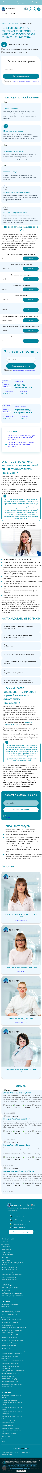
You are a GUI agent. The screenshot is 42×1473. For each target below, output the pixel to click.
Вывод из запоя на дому (9, 1381)
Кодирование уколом (8, 1345)
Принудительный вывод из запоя (12, 1371)
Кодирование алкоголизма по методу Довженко (11, 1331)
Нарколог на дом (7, 1425)
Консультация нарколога (9, 1400)
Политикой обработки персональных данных (9, 1278)
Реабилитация (6, 1249)
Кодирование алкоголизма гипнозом (13, 1328)
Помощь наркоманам (8, 1433)
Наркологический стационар (11, 1431)
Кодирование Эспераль (9, 1337)
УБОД (3, 1441)
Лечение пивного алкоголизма (11, 1354)
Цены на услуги (6, 1252)
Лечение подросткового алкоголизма (9, 1357)
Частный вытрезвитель (9, 1314)
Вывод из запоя (6, 1387)
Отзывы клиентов (7, 1255)
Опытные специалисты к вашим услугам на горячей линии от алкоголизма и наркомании (21, 437)
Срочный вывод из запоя (10, 1373)
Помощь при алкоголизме (10, 1363)
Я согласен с (22, 81)
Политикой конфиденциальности (17, 1466)
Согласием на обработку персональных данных (14, 1465)
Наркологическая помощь (10, 1428)
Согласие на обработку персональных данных (9, 1268)
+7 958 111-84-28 (8, 14)
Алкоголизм (6, 1301)
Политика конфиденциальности (12, 1272)
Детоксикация (6, 1317)
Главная (4, 23)
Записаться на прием (21, 76)
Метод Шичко (6, 1290)
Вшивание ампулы (7, 1376)
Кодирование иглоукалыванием (12, 1340)
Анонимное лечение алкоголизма (12, 1309)
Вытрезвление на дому (9, 1379)
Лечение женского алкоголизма (12, 1361)
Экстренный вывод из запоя (11, 1320)
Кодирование (6, 1348)
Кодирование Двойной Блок (10, 1335)
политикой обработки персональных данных (26, 81)
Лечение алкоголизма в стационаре (13, 1351)
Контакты (4, 1257)
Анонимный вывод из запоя (10, 1312)
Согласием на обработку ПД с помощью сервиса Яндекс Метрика (23, 1467)
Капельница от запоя (8, 1325)
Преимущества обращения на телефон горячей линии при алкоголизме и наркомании (21, 444)
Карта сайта (5, 1260)
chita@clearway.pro (19, 1227)
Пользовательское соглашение (11, 1274)
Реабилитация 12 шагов (9, 1288)
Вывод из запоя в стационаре (11, 1384)
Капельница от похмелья (9, 1322)
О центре (4, 1241)
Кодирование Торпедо (9, 1343)
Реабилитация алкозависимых (11, 1293)
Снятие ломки (6, 1436)
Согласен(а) (21, 1470)
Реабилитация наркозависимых (12, 1296)
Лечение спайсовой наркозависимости (8, 1422)
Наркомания (13, 23)
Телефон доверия (7, 1439)
